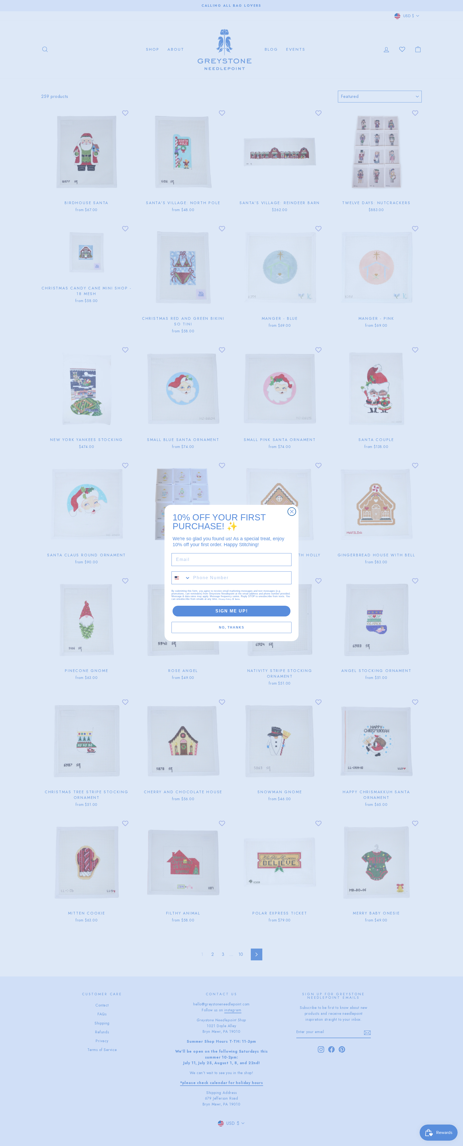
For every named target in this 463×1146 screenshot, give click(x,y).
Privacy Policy (225, 599)
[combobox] (181, 578)
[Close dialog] (292, 512)
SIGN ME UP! (231, 611)
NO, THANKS (231, 627)
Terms (237, 599)
